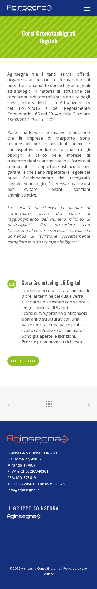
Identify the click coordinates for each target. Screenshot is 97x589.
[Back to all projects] (48, 402)
